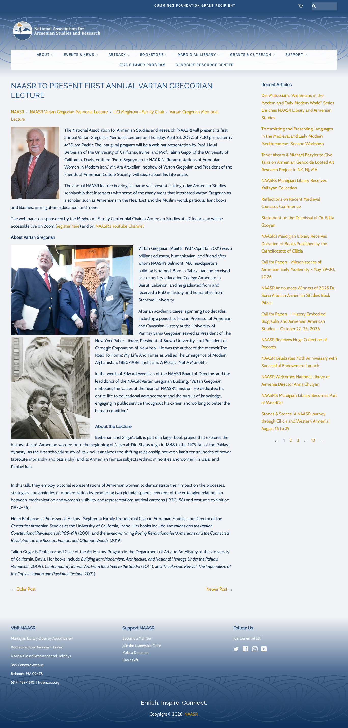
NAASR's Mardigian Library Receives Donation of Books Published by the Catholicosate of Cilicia (294, 244)
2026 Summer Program (142, 64)
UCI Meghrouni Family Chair (138, 111)
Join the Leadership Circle (141, 645)
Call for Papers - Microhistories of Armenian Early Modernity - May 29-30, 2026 (298, 269)
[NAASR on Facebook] (245, 650)
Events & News (80, 54)
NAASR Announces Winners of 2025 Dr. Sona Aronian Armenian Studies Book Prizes (298, 295)
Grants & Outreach (251, 54)
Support (294, 54)
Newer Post (216, 589)
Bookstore (152, 54)
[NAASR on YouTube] (264, 650)
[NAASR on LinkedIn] (273, 650)
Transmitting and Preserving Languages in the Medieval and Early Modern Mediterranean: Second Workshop (297, 136)
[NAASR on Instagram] (255, 650)
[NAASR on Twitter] (236, 650)
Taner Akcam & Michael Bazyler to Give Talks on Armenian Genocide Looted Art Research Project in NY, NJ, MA (297, 162)
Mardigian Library (197, 54)
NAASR (17, 111)
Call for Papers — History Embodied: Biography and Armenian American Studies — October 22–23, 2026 (293, 321)
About (44, 54)
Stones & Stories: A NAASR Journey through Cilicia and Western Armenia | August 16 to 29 (295, 421)
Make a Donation (135, 652)
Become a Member (137, 638)
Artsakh (118, 54)
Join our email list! (247, 638)
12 (313, 440)
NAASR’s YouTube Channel (120, 226)
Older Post (26, 589)
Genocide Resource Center (205, 64)
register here (68, 226)
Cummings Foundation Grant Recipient (194, 5)
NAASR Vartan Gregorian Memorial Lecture (69, 111)
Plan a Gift (130, 659)
